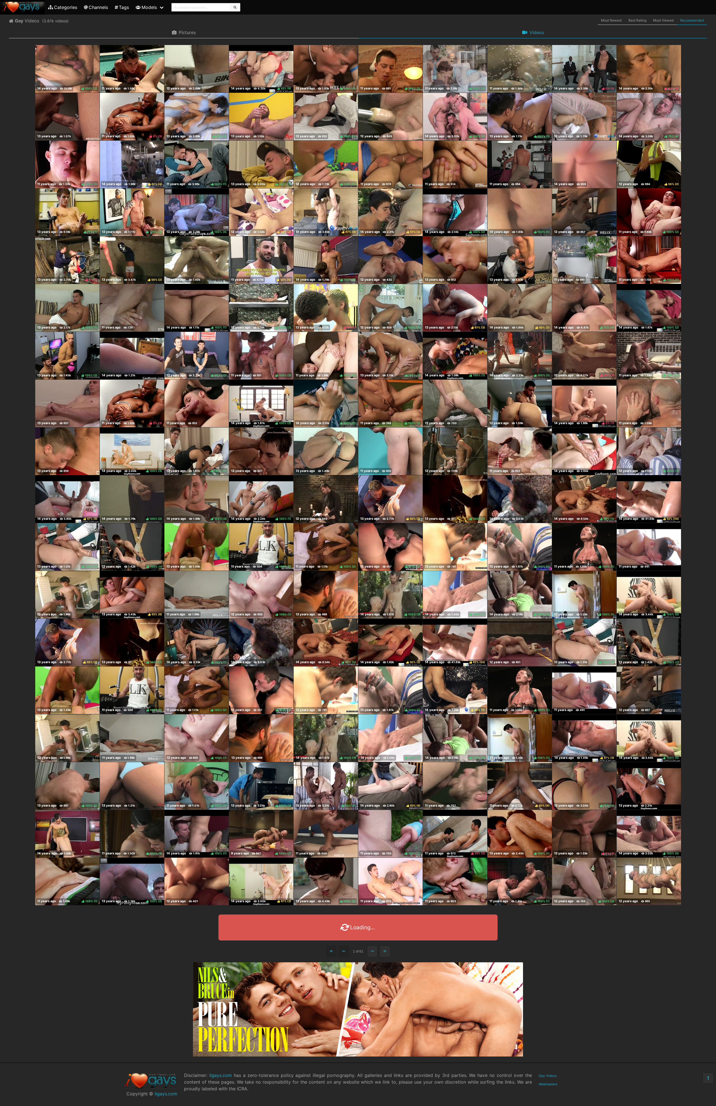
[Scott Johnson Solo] (67, 403)
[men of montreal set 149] (584, 260)
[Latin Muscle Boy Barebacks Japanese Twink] (67, 594)
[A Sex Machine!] (132, 308)
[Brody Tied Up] (67, 116)
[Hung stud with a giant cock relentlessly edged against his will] (455, 451)
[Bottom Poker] (196, 403)
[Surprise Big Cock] (649, 786)
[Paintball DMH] (519, 499)
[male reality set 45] (390, 164)
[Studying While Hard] (455, 929)
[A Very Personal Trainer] (326, 1025)
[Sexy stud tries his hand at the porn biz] (132, 929)
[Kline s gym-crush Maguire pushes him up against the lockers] (67, 451)
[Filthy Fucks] (649, 403)
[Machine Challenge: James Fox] (390, 116)
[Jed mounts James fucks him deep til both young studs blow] (390, 260)
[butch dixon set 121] (196, 69)
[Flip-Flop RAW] (584, 212)
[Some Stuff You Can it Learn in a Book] (67, 833)
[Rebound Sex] (519, 164)
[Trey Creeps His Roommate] (132, 355)
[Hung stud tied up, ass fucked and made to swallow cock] (649, 881)
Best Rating (637, 20)
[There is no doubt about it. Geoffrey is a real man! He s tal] (261, 116)
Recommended (692, 20)
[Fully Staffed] (132, 69)
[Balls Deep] (455, 786)
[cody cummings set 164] (519, 403)
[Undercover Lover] (132, 977)
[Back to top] (708, 1078)
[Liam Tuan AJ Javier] (132, 786)
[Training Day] (326, 833)
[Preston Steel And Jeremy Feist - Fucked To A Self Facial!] (326, 594)
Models (149, 7)
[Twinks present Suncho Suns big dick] (455, 260)
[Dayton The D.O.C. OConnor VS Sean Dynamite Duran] (519, 642)
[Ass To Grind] (584, 929)
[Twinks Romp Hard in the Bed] (455, 547)
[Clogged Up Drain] (196, 260)
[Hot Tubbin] (519, 69)
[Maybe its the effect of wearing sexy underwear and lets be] (519, 451)
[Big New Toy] (390, 1072)
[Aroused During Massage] (584, 451)
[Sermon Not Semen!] (326, 499)
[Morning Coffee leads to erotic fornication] (649, 547)
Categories (65, 7)
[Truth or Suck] (455, 881)
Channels (98, 7)
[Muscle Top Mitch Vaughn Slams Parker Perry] (519, 260)
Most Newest (611, 20)
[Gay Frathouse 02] (519, 1025)
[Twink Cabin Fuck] (390, 881)
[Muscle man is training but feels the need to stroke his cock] (326, 451)
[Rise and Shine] (196, 594)
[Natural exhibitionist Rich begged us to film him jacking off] (455, 403)
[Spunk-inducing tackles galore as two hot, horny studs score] (196, 881)
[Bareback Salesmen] (649, 1072)
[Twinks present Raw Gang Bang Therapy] (584, 1025)
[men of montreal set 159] (455, 164)
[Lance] (390, 451)
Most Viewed (663, 20)
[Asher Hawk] (390, 1025)
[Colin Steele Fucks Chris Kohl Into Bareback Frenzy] (584, 164)
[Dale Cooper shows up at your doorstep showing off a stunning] (584, 116)
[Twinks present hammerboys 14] (261, 451)
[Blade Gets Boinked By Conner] (196, 547)
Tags (124, 7)
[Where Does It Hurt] (326, 1072)
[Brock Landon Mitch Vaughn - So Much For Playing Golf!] (455, 1025)
